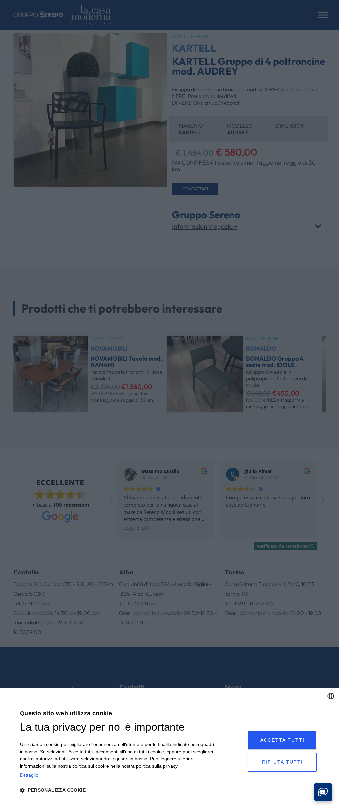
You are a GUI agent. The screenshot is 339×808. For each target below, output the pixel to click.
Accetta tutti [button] (282, 740)
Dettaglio (29, 775)
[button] (117, 790)
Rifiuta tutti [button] (282, 762)
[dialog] (169, 748)
